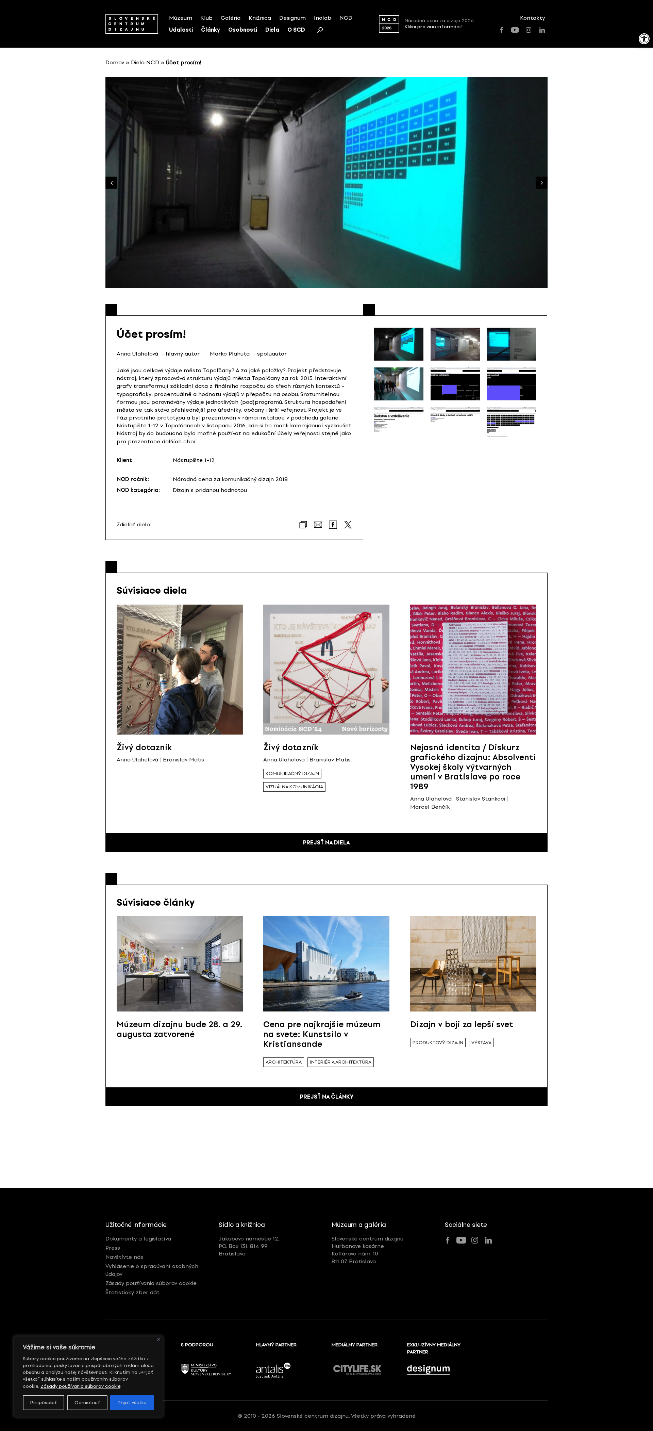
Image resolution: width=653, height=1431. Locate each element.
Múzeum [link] (180, 18)
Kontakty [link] (532, 18)
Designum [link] (292, 18)
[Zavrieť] (158, 1339)
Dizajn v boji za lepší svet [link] (461, 1024)
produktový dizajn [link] (438, 1043)
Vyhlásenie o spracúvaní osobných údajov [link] (151, 1270)
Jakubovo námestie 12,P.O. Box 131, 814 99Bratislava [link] (249, 1246)
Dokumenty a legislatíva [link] (138, 1238)
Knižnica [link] (260, 18)
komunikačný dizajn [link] (292, 773)
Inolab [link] (322, 18)
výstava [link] (481, 1043)
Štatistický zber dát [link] (132, 1292)
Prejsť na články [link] (326, 1096)
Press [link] (112, 1248)
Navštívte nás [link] (124, 1257)
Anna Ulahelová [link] (137, 354)
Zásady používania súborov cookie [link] (80, 1386)
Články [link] (210, 30)
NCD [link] (345, 18)
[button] (542, 183)
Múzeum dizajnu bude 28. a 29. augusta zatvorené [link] (179, 1029)
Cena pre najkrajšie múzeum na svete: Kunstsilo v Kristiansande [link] (322, 1034)
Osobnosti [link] (242, 30)
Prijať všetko (132, 1402)
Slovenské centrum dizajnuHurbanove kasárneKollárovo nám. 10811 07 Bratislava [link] (367, 1250)
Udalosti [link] (181, 30)
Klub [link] (206, 18)
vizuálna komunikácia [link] (294, 787)
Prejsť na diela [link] (326, 842)
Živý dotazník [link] (144, 747)
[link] (644, 39)
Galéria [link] (230, 18)
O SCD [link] (296, 30)
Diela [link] (272, 30)
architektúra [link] (284, 1062)
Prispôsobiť (43, 1402)
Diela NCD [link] (145, 62)
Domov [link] (114, 62)
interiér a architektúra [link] (340, 1062)
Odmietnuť (87, 1402)
